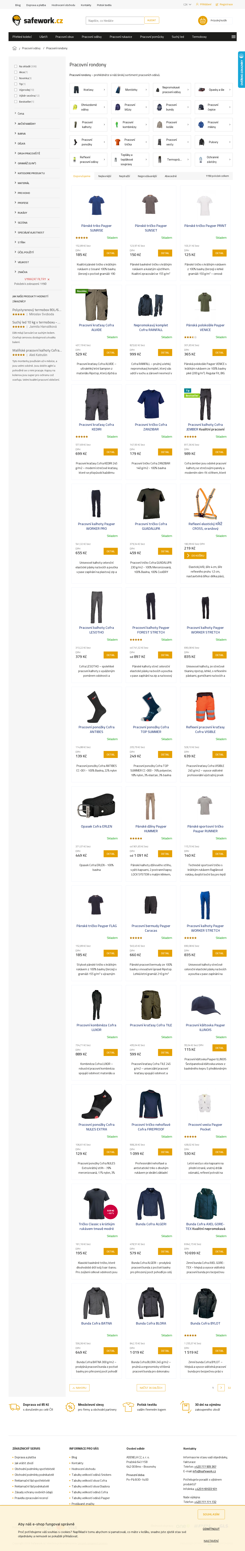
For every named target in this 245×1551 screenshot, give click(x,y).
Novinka (25, 78)
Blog (18, 5)
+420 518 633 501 (206, 1489)
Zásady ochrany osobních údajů (34, 1492)
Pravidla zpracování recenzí (31, 1498)
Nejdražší (124, 176)
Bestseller (26, 102)
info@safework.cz (204, 1471)
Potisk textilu (104, 5)
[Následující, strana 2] (221, 1387)
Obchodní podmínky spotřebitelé (35, 1469)
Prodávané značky (83, 1504)
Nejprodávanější (147, 176)
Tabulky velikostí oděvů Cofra (90, 1492)
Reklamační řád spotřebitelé (32, 1480)
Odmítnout (211, 1528)
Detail (111, 253)
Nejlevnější (104, 176)
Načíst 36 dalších (151, 1387)
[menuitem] (22, 36)
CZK (185, 4)
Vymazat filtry (35, 279)
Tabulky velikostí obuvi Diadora (91, 1486)
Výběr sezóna (29, 96)
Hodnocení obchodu (63, 5)
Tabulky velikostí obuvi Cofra (89, 1480)
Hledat (151, 20)
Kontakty (86, 5)
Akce (23, 72)
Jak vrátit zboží (24, 1463)
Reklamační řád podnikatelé (32, 1486)
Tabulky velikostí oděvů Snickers (91, 1474)
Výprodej (26, 90)
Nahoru (81, 1387)
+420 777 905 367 (205, 1466)
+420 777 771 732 (205, 1502)
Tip (22, 84)
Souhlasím (211, 1514)
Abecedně (171, 176)
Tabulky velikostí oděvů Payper (91, 1498)
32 (229, 1387)
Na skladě (27, 66)
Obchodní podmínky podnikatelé (34, 1474)
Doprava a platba (36, 5)
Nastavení (211, 1540)
